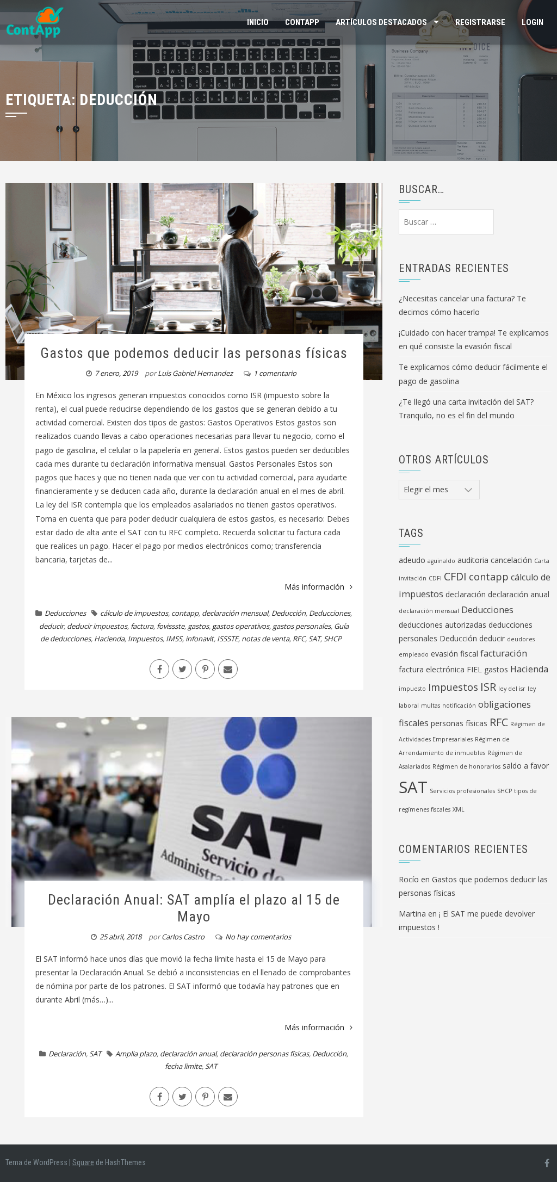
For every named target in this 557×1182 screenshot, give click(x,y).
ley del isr (511, 688)
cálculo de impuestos (134, 613)
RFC (299, 638)
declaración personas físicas (264, 1054)
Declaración (67, 1054)
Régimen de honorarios (466, 766)
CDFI (435, 578)
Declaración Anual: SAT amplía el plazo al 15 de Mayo (194, 908)
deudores (521, 639)
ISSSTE (227, 638)
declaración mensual (235, 613)
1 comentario (274, 373)
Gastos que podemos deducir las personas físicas (194, 353)
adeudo (412, 560)
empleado (414, 654)
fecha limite (183, 1066)
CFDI (455, 576)
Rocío (409, 879)
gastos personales (302, 626)
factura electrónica (432, 669)
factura (142, 626)
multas (430, 705)
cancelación (511, 560)
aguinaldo (441, 561)
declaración (465, 594)
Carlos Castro (183, 937)
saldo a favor (526, 765)
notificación (459, 705)
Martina (412, 913)
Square (83, 1162)
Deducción (288, 613)
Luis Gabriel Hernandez (195, 373)
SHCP (333, 638)
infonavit (199, 638)
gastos (198, 626)
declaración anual (188, 1054)
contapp (185, 613)
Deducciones (65, 613)
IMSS (174, 638)
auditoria (472, 560)
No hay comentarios (258, 937)
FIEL (474, 669)
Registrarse (480, 22)
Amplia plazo (136, 1054)
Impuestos (145, 638)
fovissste (170, 626)
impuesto (412, 688)
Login (532, 22)
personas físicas (459, 723)
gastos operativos (240, 626)
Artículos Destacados (381, 22)
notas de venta (265, 638)
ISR (488, 686)
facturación (503, 653)
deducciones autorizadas (442, 625)
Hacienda (109, 638)
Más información (314, 586)
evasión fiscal (454, 653)
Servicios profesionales (462, 791)
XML (459, 809)
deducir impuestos (97, 626)
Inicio (258, 22)
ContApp (302, 22)
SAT (314, 638)
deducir (51, 626)
